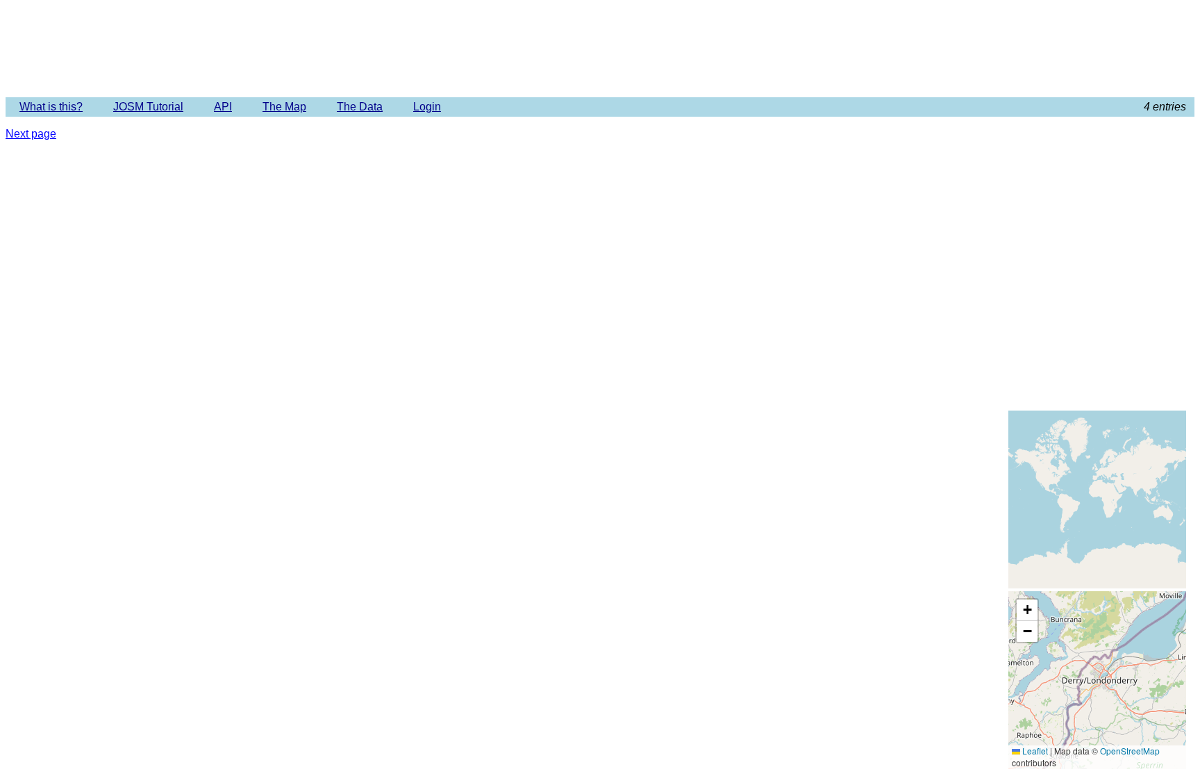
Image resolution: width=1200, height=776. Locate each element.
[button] (1027, 610)
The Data (360, 107)
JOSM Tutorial (148, 107)
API (223, 107)
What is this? (51, 107)
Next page (31, 134)
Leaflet (1034, 751)
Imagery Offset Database (600, 47)
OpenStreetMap (1130, 751)
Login (427, 107)
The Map (284, 107)
